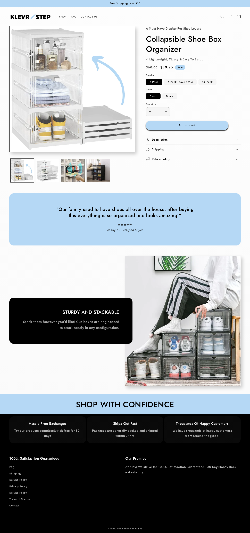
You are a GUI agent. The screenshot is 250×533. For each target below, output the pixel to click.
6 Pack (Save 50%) (180, 82)
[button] (222, 16)
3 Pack (154, 82)
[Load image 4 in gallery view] (98, 170)
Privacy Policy (18, 486)
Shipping (15, 473)
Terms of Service (20, 499)
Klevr (119, 528)
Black (169, 96)
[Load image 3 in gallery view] (73, 170)
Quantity (151, 104)
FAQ (12, 467)
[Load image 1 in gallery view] (22, 170)
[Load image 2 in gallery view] (47, 170)
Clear (153, 96)
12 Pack (207, 82)
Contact (14, 505)
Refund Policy (18, 479)
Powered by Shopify (132, 528)
